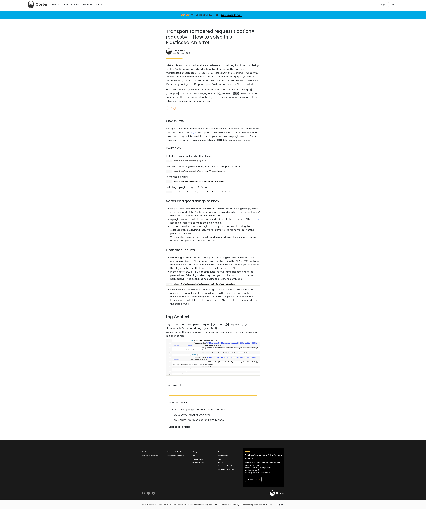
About (194, 456)
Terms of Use (267, 504)
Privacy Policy (252, 504)
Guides (220, 462)
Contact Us (252, 479)
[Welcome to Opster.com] (277, 493)
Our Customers (197, 459)
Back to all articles (179, 426)
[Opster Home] (38, 4)
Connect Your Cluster (230, 15)
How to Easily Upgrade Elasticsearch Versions (199, 409)
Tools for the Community (175, 456)
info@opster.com (198, 462)
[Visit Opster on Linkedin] (148, 493)
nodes (255, 219)
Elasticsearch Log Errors (226, 469)
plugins (193, 132)
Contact (393, 4)
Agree (280, 504)
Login (383, 4)
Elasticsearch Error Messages (228, 466)
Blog (219, 459)
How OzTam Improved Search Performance (198, 420)
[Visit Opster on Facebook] (143, 493)
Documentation (223, 456)
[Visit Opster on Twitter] (153, 493)
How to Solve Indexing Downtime (191, 414)
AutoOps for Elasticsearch (150, 456)
